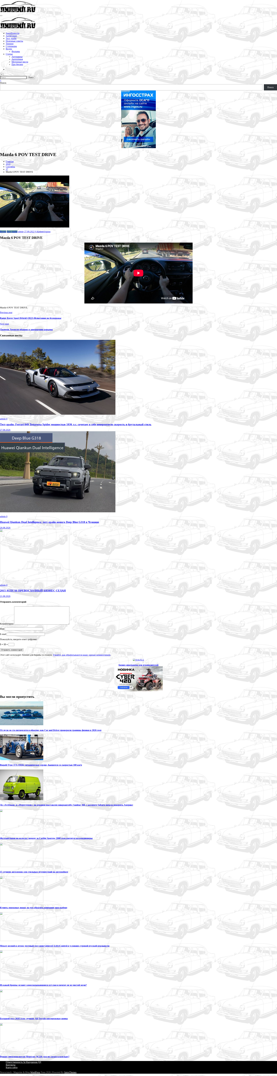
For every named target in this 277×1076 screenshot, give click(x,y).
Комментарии (7, 624)
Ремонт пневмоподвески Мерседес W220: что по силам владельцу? (34, 1056)
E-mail (3, 634)
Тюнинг (10, 43)
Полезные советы (14, 41)
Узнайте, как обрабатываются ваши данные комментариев (81, 655)
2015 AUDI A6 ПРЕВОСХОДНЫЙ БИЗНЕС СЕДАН (33, 590)
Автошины (17, 56)
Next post (4, 324)
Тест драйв (11, 38)
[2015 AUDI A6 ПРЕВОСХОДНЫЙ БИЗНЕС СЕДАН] (34, 580)
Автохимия (17, 59)
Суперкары (11, 46)
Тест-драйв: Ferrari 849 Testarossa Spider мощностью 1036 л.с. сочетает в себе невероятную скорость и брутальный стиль (75, 424)
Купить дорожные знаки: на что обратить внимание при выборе (33, 907)
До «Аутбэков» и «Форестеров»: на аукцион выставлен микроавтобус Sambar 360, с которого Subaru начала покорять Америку (66, 805)
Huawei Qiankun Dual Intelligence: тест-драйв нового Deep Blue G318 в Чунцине (49, 522)
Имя (2, 629)
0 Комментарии (42, 231)
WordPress (35, 1072)
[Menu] (1, 15)
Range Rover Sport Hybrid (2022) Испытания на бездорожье (30, 318)
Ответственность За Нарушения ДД (23, 1062)
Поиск (3, 83)
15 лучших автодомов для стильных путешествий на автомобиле (34, 872)
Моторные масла (20, 62)
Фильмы (16, 51)
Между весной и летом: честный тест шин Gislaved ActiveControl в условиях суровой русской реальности (54, 946)
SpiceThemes (70, 1072)
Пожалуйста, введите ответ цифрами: (18, 639)
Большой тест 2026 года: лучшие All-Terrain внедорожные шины (34, 1018)
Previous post (6, 312)
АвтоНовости (12, 33)
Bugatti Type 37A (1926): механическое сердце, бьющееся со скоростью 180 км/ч (41, 765)
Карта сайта (11, 1067)
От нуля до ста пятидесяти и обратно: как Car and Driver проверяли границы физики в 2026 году (51, 730)
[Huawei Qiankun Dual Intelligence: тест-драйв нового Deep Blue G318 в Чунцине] (57, 511)
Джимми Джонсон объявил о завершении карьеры (26, 329)
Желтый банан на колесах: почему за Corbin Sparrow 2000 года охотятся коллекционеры (46, 838)
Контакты (10, 1065)
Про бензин (17, 64)
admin (21, 231)
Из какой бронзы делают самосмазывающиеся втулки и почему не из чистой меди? (43, 985)
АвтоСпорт (11, 36)
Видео (9, 49)
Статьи (9, 54)
